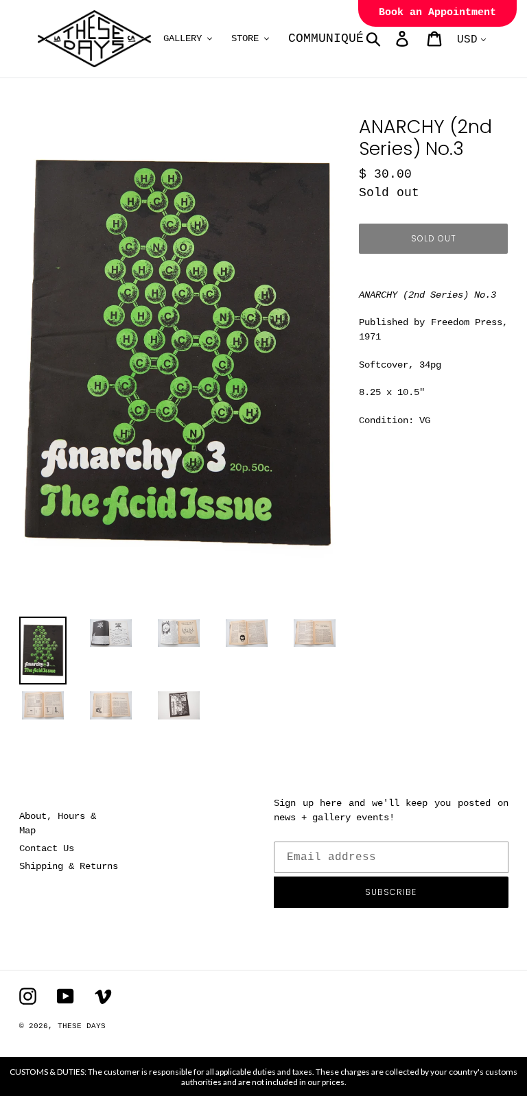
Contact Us (46, 848)
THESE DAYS (82, 1026)
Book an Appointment (437, 13)
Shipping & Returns (68, 866)
